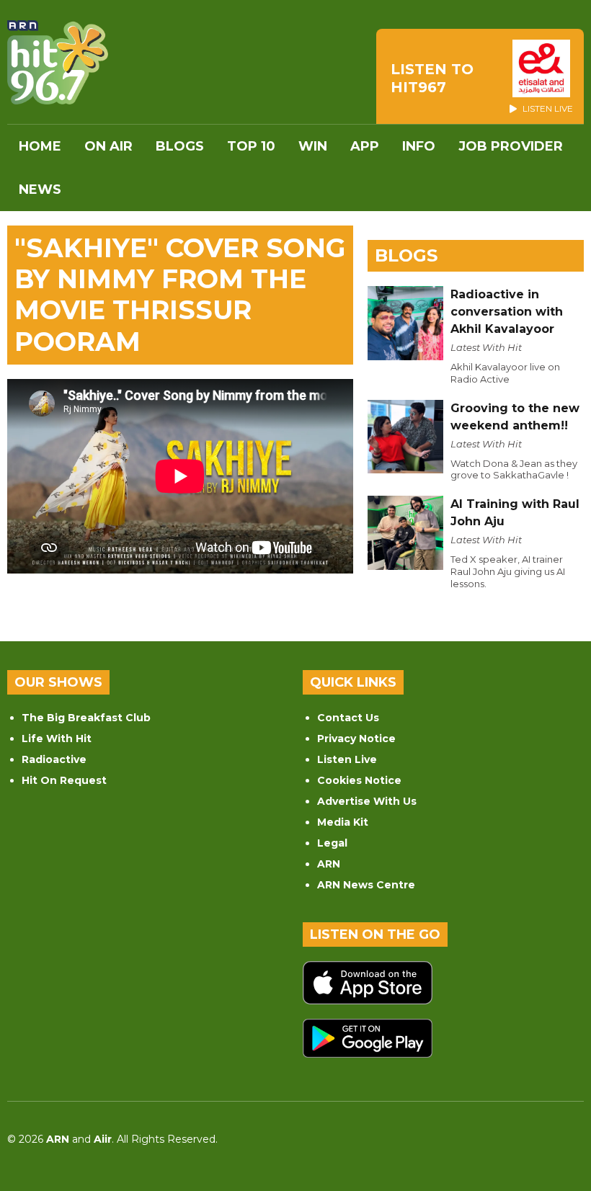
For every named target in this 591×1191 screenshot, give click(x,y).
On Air (108, 146)
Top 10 (251, 146)
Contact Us (348, 717)
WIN (312, 146)
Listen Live (347, 759)
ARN (328, 863)
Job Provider (510, 146)
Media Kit (342, 822)
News (40, 189)
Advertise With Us (367, 801)
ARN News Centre (366, 884)
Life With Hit (57, 738)
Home (40, 146)
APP (364, 146)
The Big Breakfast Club (86, 717)
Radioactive (54, 759)
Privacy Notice (356, 738)
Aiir (103, 1139)
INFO (418, 146)
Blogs (180, 146)
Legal (332, 843)
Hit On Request (64, 780)
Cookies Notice (359, 780)
